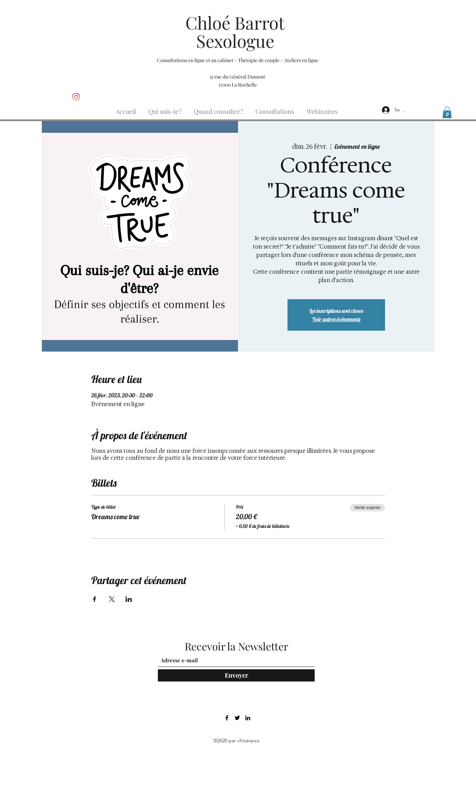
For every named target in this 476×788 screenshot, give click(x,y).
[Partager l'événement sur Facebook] (94, 599)
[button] (447, 112)
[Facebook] (226, 717)
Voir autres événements (336, 319)
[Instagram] (75, 96)
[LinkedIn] (247, 717)
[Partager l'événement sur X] (111, 599)
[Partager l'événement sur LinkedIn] (128, 599)
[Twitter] (237, 717)
